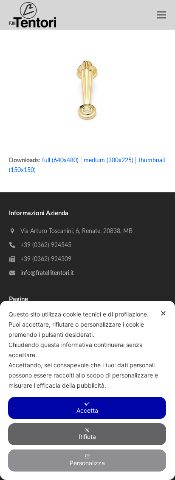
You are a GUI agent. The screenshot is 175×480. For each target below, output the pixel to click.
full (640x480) (60, 161)
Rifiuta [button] (87, 436)
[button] (161, 15)
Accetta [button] (87, 410)
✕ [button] (163, 313)
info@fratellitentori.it (47, 273)
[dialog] (87, 390)
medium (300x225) (108, 161)
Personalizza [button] (87, 462)
